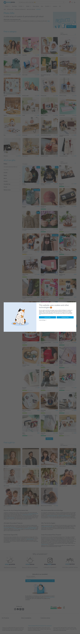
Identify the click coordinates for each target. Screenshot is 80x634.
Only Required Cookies (65, 317)
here (40, 314)
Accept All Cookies (47, 317)
